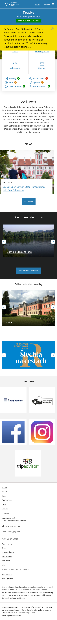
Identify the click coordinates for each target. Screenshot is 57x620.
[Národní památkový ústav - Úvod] (12, 4)
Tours (4, 548)
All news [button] (28, 201)
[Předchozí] (4, 242)
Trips (4, 565)
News (4, 496)
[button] (4, 355)
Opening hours (8, 552)
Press (4, 504)
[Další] (53, 242)
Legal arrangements (10, 607)
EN (36, 4)
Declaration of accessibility (32, 607)
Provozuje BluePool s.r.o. (12, 615)
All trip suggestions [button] (28, 270)
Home (4, 487)
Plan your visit (7, 544)
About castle (7, 574)
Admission (6, 560)
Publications (7, 500)
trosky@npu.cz (14, 531)
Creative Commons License (35, 589)
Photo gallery (7, 578)
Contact (5, 508)
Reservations (7, 556)
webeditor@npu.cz (27, 612)
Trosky (28, 12)
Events (4, 491)
